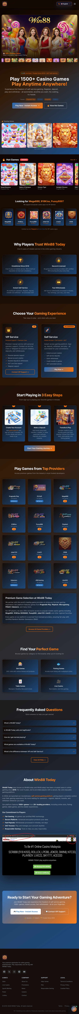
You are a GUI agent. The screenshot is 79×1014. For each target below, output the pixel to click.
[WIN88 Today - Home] (4, 4)
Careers (24, 992)
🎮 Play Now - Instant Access (26, 912)
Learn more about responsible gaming (55, 1011)
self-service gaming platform (42, 796)
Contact (24, 995)
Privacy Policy (64, 985)
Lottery (4, 995)
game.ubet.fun (13, 430)
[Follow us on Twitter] (9, 972)
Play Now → (59, 369)
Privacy (67, 1006)
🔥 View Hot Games (55, 106)
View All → (73, 160)
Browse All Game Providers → (39, 629)
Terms (60, 1006)
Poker (4, 992)
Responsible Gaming (47, 988)
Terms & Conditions (66, 981)
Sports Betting (6, 988)
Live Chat (42, 229)
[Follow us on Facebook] (4, 972)
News (23, 988)
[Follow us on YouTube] (24, 972)
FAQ (42, 985)
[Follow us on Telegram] (19, 972)
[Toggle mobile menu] (75, 4)
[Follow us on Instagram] (14, 972)
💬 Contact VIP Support (55, 912)
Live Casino (6, 985)
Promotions (25, 985)
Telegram (34, 229)
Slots (3, 981)
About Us (24, 981)
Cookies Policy (65, 988)
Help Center (45, 981)
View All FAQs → (40, 760)
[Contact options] (74, 1009)
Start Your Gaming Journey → (39, 448)
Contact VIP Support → (20, 372)
